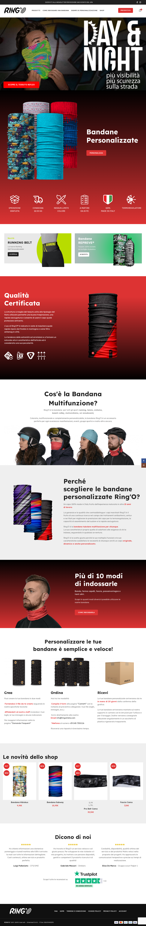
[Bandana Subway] (55, 781)
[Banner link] (37, 250)
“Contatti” (82, 704)
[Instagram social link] (140, 2)
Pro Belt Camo (91, 809)
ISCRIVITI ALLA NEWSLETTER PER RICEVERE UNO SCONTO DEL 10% (69, 2)
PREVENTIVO (125, 10)
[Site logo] (15, 10)
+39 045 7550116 (77, 723)
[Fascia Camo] (126, 781)
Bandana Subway (55, 802)
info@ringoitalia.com (66, 718)
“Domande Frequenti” (21, 723)
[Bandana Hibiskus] (19, 781)
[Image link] (20, 911)
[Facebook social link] (137, 2)
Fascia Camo (126, 802)
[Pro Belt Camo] (90, 781)
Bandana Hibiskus (19, 802)
